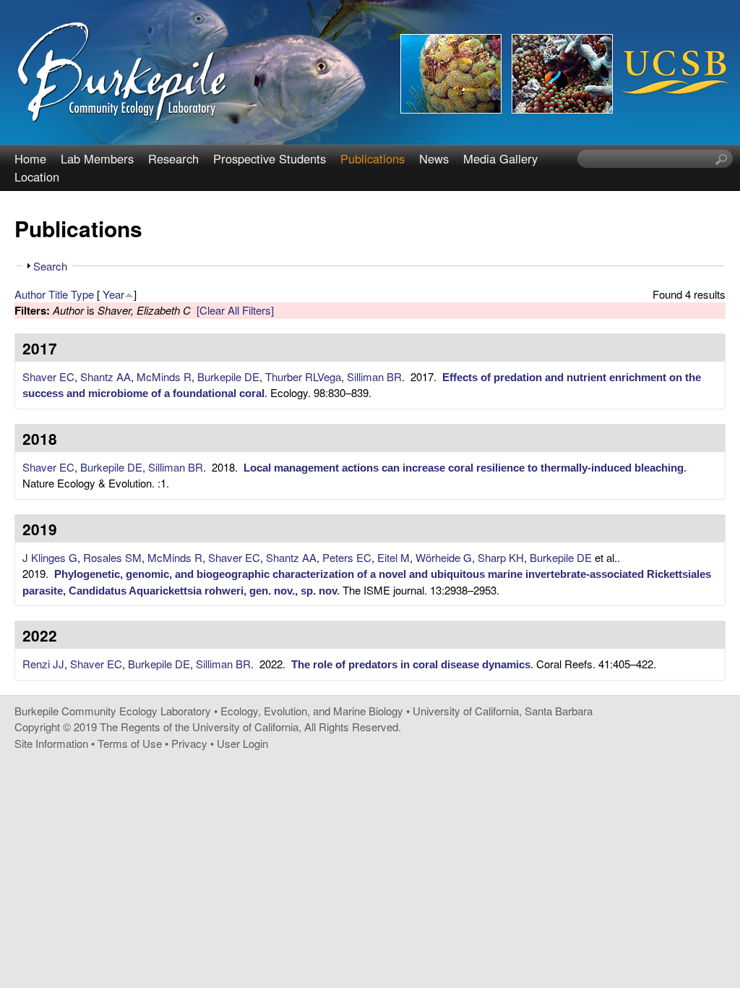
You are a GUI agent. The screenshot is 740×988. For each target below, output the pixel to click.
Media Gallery (500, 158)
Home (30, 158)
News (434, 158)
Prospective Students (269, 158)
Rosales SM (112, 557)
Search (50, 265)
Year (113, 294)
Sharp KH (501, 557)
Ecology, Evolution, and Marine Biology (311, 710)
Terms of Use (130, 743)
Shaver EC (48, 376)
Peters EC (346, 557)
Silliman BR (374, 376)
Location (36, 176)
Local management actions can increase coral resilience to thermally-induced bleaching (464, 467)
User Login (242, 743)
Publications (372, 158)
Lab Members (97, 158)
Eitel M (393, 557)
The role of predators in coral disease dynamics (410, 664)
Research (173, 158)
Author (30, 294)
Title (58, 294)
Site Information (51, 743)
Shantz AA (105, 376)
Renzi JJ (43, 663)
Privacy (189, 743)
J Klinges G (49, 557)
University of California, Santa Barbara (503, 710)
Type (82, 294)
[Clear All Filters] (235, 310)
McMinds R (164, 376)
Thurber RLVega (303, 376)
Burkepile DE (228, 376)
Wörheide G (444, 557)
